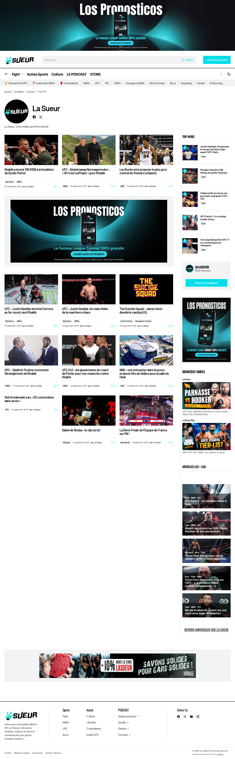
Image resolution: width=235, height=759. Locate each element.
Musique (66, 442)
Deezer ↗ (123, 728)
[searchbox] (111, 60)
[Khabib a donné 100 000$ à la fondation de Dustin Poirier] (31, 150)
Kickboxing (216, 83)
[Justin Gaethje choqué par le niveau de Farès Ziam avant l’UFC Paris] (190, 152)
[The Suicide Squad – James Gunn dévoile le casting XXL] (146, 289)
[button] (6, 74)
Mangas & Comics (143, 321)
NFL (7, 409)
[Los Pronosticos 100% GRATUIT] (117, 26)
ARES (117, 83)
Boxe (173, 83)
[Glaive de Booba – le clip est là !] (89, 410)
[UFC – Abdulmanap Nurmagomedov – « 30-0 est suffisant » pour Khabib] (89, 150)
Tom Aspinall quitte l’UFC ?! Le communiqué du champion (215, 242)
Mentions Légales (21, 753)
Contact (8, 753)
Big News (9, 182)
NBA (122, 186)
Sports (66, 710)
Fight (203, 156)
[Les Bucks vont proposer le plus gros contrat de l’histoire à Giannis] (146, 150)
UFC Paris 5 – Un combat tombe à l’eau (213, 218)
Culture (90, 716)
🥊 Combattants (69, 83)
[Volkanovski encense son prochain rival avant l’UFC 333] (190, 199)
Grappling (186, 83)
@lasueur (202, 267)
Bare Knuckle (157, 83)
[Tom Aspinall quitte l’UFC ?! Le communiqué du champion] (190, 246)
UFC (97, 83)
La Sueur (31, 91)
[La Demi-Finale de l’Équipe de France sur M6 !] (146, 410)
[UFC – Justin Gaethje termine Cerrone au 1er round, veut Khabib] (31, 289)
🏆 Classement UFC (16, 83)
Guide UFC (92, 734)
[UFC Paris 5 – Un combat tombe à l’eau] (190, 222)
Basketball (125, 442)
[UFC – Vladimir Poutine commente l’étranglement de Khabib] (31, 350)
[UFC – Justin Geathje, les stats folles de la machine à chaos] (89, 289)
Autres (89, 710)
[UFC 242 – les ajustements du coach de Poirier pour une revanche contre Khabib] (89, 350)
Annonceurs (37, 753)
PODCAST (123, 710)
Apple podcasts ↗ (128, 716)
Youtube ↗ (124, 734)
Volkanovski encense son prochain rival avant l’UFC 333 (214, 196)
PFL (107, 83)
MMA (86, 83)
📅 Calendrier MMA (43, 83)
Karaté (200, 83)
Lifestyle (91, 722)
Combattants (93, 728)
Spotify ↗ (123, 722)
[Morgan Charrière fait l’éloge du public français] (190, 176)
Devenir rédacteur (53, 753)
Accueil (8, 91)
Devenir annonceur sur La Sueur (206, 629)
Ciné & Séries (126, 321)
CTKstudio (219, 754)
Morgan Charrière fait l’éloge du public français (213, 171)
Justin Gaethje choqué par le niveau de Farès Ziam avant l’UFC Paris (214, 149)
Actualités (19, 91)
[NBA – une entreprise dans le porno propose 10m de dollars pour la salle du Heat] (146, 350)
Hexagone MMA (135, 83)
